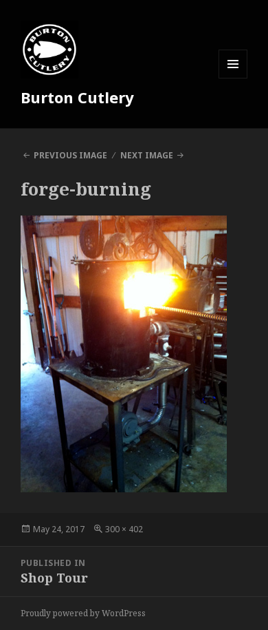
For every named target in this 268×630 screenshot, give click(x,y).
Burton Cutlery (77, 97)
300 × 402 (124, 529)
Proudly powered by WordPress (83, 613)
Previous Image (70, 155)
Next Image (146, 155)
